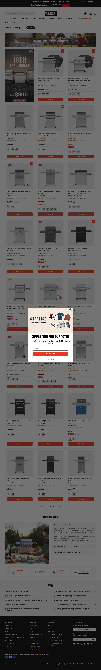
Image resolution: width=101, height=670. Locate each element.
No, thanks (50, 359)
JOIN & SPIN (50, 354)
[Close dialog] (70, 309)
